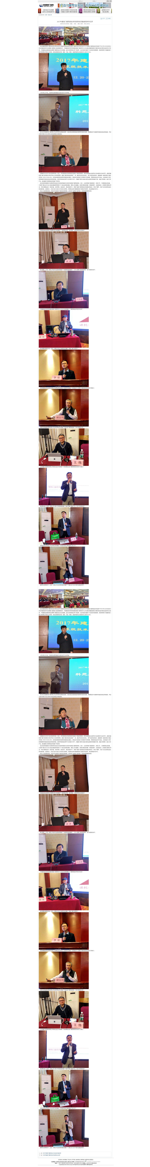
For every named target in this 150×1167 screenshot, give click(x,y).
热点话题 (75, 10)
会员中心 (44, 11)
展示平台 (52, 11)
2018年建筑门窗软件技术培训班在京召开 (51, 1155)
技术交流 (48, 11)
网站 (108, 11)
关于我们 (73, 1159)
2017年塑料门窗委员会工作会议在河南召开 (52, 1153)
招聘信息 (82, 1159)
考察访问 (71, 11)
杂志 (106, 11)
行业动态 (71, 10)
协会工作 (48, 10)
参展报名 (89, 11)
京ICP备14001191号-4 (80, 1161)
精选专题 (75, 11)
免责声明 (87, 1159)
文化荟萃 (67, 11)
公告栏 (44, 10)
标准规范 (67, 10)
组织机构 (93, 10)
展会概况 (89, 10)
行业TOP (108, 10)
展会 (103, 11)
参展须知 (85, 11)
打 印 (103, 18)
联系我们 (91, 1159)
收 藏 (109, 18)
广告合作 (69, 1159)
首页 (46, 14)
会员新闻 (52, 10)
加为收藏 (65, 1159)
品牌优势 (103, 10)
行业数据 (63, 11)
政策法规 (63, 10)
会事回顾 (93, 11)
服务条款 (78, 1159)
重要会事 (85, 10)
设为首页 (60, 1159)
